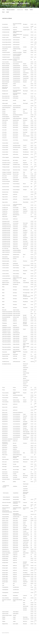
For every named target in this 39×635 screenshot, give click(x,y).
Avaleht (3, 9)
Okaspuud (26, 9)
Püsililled (31, 9)
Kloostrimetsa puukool (16, 3)
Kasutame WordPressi (5, 632)
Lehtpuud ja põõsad (20, 9)
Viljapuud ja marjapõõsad (10, 9)
